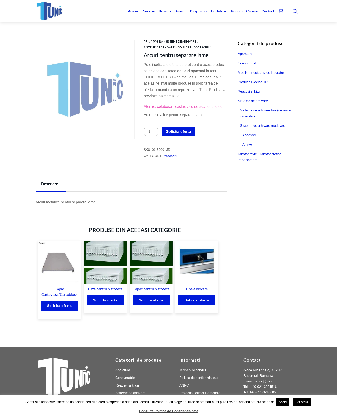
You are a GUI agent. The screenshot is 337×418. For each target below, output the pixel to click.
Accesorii (201, 47)
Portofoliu (219, 11)
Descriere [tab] (49, 184)
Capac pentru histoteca (151, 289)
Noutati (237, 11)
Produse (148, 11)
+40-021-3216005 (262, 392)
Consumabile (247, 63)
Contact (268, 11)
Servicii (180, 11)
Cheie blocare (197, 289)
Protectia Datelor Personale (199, 393)
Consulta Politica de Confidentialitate (168, 411)
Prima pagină (153, 41)
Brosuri (165, 11)
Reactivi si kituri (249, 91)
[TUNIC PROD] (49, 11)
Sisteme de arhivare (180, 41)
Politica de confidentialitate (198, 378)
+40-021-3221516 (263, 387)
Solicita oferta (178, 132)
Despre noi (198, 11)
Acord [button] (283, 402)
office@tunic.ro (266, 381)
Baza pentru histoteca (105, 289)
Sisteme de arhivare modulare (167, 47)
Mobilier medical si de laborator (261, 72)
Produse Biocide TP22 (254, 82)
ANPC (184, 385)
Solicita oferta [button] (59, 305)
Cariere (252, 11)
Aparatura (245, 54)
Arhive (247, 144)
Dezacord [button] (301, 402)
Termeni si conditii (192, 370)
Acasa (133, 11)
